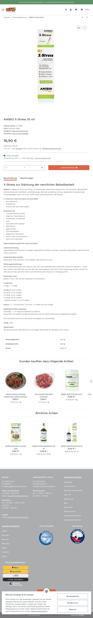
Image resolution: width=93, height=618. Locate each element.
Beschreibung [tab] (10, 178)
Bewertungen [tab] (26, 178)
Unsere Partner (69, 486)
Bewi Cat (5, 539)
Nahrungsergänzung (20, 131)
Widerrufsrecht (69, 511)
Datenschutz (68, 499)
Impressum (68, 507)
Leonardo (5, 552)
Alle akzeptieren (72, 596)
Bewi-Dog (5, 543)
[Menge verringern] (6, 167)
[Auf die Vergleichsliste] (78, 27)
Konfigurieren (72, 603)
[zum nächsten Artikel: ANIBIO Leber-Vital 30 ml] (87, 17)
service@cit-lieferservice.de (17, 517)
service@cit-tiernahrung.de (17, 496)
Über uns (67, 495)
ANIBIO (4, 531)
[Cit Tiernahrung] (11, 9)
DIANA (4, 548)
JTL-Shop (81, 615)
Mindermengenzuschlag (52, 148)
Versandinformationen (72, 516)
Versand (18, 148)
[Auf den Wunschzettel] (84, 27)
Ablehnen (72, 609)
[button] (66, 9)
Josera (4, 556)
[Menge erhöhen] (42, 167)
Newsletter (68, 482)
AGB (65, 503)
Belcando (5, 535)
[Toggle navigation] (3, 8)
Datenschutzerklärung (39, 611)
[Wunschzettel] (76, 9)
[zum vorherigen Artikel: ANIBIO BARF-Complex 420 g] (82, 17)
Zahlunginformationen (72, 520)
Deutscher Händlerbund (73, 490)
